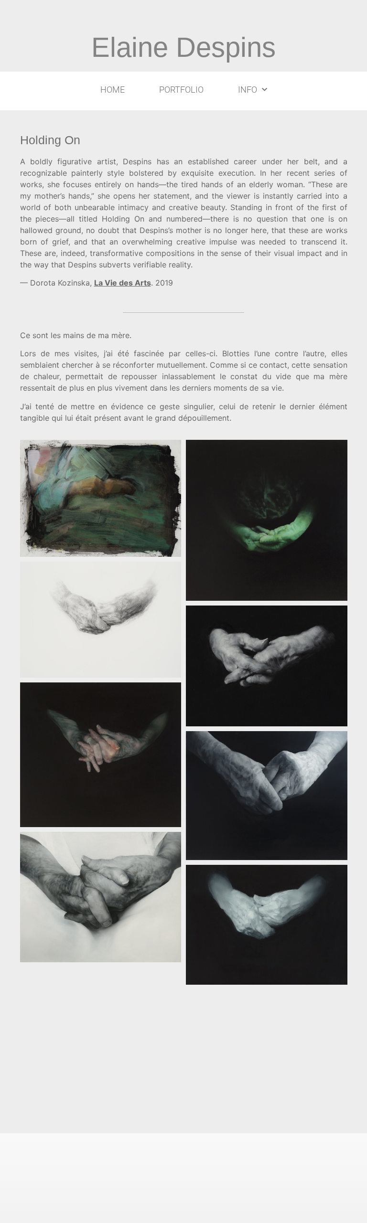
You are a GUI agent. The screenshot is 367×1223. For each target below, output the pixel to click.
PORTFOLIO (181, 90)
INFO (247, 90)
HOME (112, 90)
